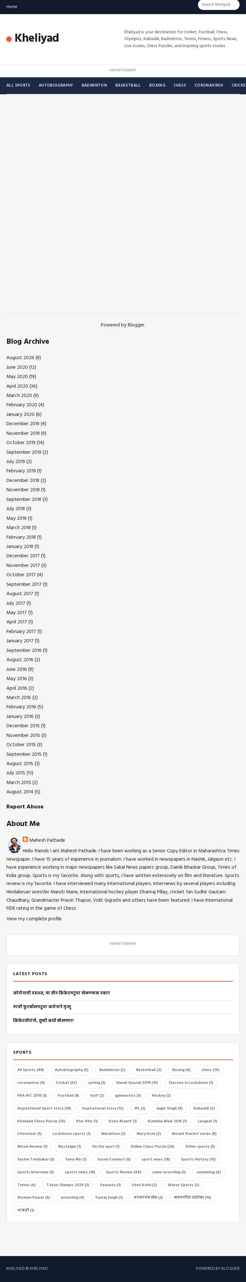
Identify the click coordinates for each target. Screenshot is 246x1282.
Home (11, 7)
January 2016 (20, 717)
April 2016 (16, 688)
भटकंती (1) (25, 1210)
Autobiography (56, 85)
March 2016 (18, 698)
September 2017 (24, 584)
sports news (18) (80, 1172)
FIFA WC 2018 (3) (32, 1095)
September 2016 (24, 650)
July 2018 (15, 509)
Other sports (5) (200, 1146)
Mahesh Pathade (47, 840)
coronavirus (208, 85)
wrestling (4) (72, 1197)
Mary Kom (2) (148, 1134)
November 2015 (23, 735)
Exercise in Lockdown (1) (191, 1083)
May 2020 (17, 377)
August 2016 (19, 660)
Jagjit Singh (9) (169, 1108)
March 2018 (18, 528)
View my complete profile (34, 919)
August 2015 (19, 764)
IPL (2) (140, 1108)
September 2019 (23, 452)
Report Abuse (25, 807)
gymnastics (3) (128, 1095)
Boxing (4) (181, 1070)
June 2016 (16, 669)
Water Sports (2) (183, 1185)
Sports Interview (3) (35, 1172)
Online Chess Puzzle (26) (152, 1146)
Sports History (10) (198, 1159)
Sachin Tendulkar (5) (35, 1159)
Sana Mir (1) (75, 1159)
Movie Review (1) (32, 1146)
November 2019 (23, 433)
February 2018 (21, 537)
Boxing (157, 85)
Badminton (94, 85)
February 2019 (21, 471)
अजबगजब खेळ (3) (148, 1197)
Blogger (136, 325)
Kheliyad (37, 39)
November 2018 (23, 490)
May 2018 (16, 518)
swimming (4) (209, 1172)
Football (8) (68, 1095)
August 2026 (20, 358)
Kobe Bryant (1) (123, 1121)
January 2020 (20, 414)
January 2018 (19, 547)
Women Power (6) (33, 1197)
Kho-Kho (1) (87, 1121)
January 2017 (20, 641)
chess (180, 85)
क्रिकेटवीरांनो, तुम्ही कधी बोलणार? (43, 1020)
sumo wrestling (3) (169, 1172)
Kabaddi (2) (204, 1108)
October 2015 (21, 745)
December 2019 (22, 424)
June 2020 (17, 367)
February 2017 (21, 632)
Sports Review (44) (123, 1172)
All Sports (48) (30, 1070)
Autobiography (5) (71, 1070)
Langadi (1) (207, 1121)
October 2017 (21, 575)
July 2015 (15, 773)
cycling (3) (96, 1083)
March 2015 (18, 783)
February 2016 (21, 707)
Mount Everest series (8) (194, 1134)
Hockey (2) (161, 1095)
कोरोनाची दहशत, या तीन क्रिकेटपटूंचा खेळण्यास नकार (61, 993)
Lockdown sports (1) (71, 1134)
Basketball (128, 85)
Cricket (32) (66, 1083)
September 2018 (23, 499)
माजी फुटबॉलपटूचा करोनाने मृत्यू (42, 1007)
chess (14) (210, 1070)
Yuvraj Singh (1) (109, 1197)
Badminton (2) (112, 1070)
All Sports (18, 85)
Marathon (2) (113, 1134)
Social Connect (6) (114, 1159)
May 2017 (16, 613)
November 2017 (23, 565)
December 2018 (22, 481)
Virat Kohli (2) (144, 1185)
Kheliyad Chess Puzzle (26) (41, 1121)
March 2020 (19, 396)
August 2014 (19, 792)
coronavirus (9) (31, 1083)
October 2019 (21, 443)
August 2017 (19, 594)
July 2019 (15, 462)
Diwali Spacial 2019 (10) (137, 1083)
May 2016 (16, 679)
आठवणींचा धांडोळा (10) (192, 1197)
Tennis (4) (26, 1185)
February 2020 (21, 405)
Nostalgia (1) (69, 1146)
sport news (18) (156, 1159)
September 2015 (24, 754)
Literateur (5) (29, 1134)
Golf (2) (97, 1095)
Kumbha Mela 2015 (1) (167, 1121)
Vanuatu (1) (110, 1185)
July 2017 (15, 603)
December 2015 (23, 726)
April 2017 (16, 622)
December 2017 (23, 556)
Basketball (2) (148, 1070)
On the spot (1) (105, 1146)
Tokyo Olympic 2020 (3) (67, 1185)
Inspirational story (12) (103, 1108)
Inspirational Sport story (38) (44, 1108)
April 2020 (17, 386)
